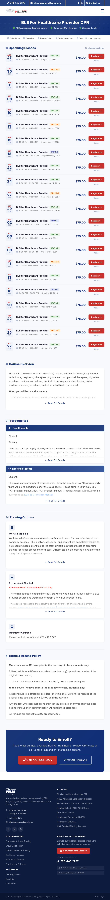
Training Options (65, 38)
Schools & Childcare (15, 859)
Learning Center (13, 874)
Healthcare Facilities (15, 855)
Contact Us (11, 883)
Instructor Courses (65, 812)
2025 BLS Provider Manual (38, 494)
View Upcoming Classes (75, 851)
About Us (10, 879)
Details (96, 61)
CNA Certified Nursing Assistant (71, 826)
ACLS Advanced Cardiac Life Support (74, 799)
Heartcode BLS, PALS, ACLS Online (73, 808)
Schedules (15, 38)
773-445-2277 (15, 818)
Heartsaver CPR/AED (66, 822)
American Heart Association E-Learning (30, 587)
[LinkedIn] (82, 3)
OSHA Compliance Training (18, 850)
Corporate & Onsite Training (18, 841)
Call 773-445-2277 (39, 760)
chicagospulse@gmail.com (21, 822)
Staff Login (99, 896)
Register (95, 56)
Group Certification (14, 846)
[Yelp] (20, 829)
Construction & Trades (16, 864)
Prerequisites (46, 38)
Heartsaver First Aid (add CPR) (71, 817)
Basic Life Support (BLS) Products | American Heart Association (53, 607)
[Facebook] (78, 3)
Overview (30, 38)
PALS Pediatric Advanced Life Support (74, 803)
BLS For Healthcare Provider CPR (72, 794)
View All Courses (75, 760)
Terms (82, 38)
